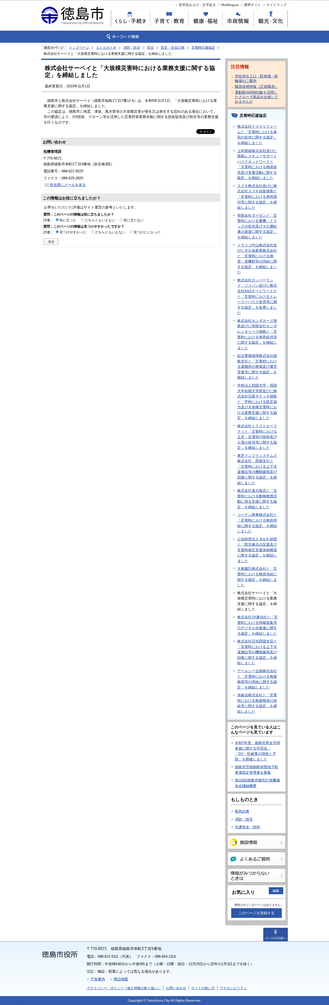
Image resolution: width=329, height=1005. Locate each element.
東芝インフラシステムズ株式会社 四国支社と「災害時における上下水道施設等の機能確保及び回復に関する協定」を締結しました (257, 469)
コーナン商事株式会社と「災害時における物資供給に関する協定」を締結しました (257, 523)
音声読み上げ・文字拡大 (197, 5)
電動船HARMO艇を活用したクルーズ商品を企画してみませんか (256, 97)
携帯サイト (252, 5)
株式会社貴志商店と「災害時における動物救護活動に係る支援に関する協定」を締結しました (257, 499)
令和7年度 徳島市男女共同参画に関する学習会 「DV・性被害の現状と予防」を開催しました (257, 751)
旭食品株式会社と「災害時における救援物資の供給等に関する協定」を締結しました (257, 703)
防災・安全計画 (172, 47)
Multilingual (229, 5)
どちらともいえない (100, 220)
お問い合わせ (176, 988)
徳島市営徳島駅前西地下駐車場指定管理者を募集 (256, 770)
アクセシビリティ (233, 988)
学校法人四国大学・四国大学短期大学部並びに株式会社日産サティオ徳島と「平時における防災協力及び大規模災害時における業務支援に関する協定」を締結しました (257, 401)
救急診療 (242, 811)
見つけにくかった (147, 232)
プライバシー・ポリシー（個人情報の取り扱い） (124, 988)
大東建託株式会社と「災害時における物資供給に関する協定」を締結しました (257, 576)
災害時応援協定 (203, 47)
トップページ (79, 47)
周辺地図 (121, 979)
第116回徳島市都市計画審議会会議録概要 (257, 783)
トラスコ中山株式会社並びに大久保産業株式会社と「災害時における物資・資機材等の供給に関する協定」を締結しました (257, 258)
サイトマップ (276, 5)
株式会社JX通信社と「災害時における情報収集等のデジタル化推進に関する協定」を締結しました (257, 625)
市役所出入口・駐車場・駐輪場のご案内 (256, 78)
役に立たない (134, 220)
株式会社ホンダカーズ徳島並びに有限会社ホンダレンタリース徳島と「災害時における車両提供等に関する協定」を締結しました (257, 334)
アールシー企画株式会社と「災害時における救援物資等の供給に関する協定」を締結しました (257, 679)
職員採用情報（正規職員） (256, 86)
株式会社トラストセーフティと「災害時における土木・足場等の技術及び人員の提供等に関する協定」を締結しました (257, 437)
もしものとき (106, 47)
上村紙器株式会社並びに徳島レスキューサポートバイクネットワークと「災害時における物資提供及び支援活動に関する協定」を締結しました (257, 164)
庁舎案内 (98, 979)
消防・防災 (131, 47)
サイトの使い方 (203, 988)
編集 (276, 891)
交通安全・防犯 (247, 827)
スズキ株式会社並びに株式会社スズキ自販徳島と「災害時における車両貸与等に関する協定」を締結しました (257, 196)
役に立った (67, 220)
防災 (150, 47)
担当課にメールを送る (68, 185)
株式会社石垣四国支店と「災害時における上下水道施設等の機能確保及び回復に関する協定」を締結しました (257, 652)
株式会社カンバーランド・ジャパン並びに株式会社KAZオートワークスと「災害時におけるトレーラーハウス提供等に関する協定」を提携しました (257, 296)
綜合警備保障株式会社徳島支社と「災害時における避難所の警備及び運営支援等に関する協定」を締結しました (257, 366)
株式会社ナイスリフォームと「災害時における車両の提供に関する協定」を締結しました (257, 134)
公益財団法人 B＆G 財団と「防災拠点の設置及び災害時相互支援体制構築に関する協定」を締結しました (257, 550)
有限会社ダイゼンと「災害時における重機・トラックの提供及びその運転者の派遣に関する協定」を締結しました (257, 226)
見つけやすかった (72, 232)
